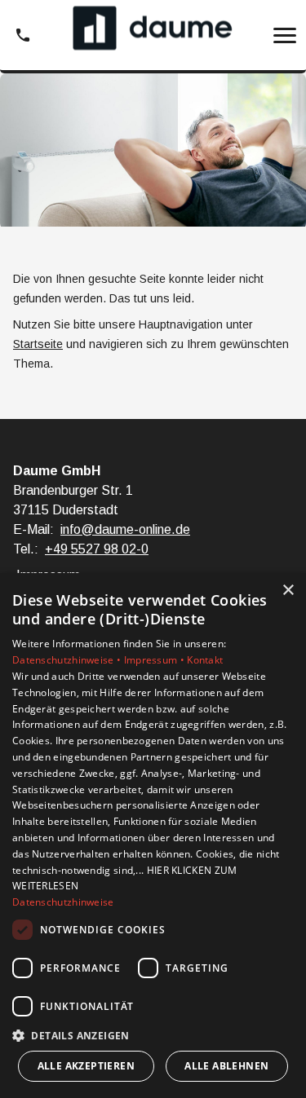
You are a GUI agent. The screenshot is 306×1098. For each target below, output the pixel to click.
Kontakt (205, 660)
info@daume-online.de (125, 529)
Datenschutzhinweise (63, 902)
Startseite (38, 344)
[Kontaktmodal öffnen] (23, 35)
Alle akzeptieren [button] (86, 1066)
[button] (284, 35)
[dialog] (153, 835)
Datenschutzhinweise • (68, 660)
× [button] (288, 590)
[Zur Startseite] (153, 35)
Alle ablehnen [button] (226, 1066)
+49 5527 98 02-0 (97, 549)
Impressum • (156, 660)
